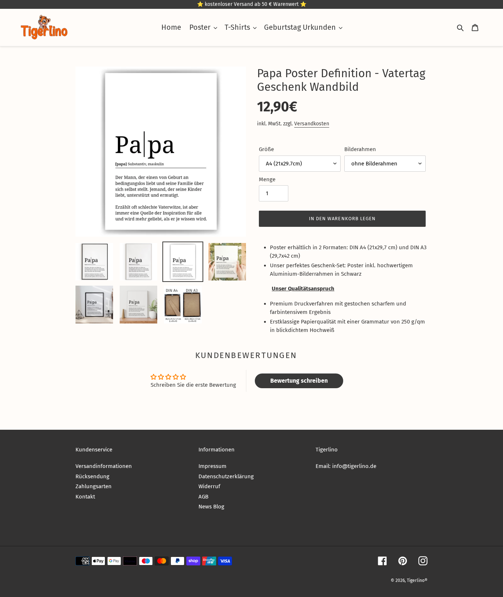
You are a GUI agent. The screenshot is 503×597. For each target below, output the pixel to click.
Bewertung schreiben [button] (299, 380)
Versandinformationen (103, 466)
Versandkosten (311, 124)
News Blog (211, 506)
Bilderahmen (360, 149)
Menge (267, 179)
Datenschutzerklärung (226, 476)
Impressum (212, 466)
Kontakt (85, 496)
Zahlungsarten (93, 486)
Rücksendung (92, 476)
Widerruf (209, 486)
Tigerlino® (417, 580)
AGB (203, 496)
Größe (266, 149)
